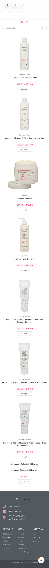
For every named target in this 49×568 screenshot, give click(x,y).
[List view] (27, 22)
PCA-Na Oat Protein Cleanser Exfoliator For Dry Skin (24, 382)
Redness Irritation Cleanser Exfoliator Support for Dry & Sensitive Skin (24, 444)
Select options (25, 89)
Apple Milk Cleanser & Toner (24, 78)
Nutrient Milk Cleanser (24, 259)
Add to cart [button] (24, 481)
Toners (28, 74)
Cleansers (22, 74)
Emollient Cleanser (24, 198)
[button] (44, 5)
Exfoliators (27, 316)
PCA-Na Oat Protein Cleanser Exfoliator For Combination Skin (24, 320)
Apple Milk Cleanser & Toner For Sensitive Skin (24, 138)
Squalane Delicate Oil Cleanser (24, 470)
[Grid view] (22, 22)
